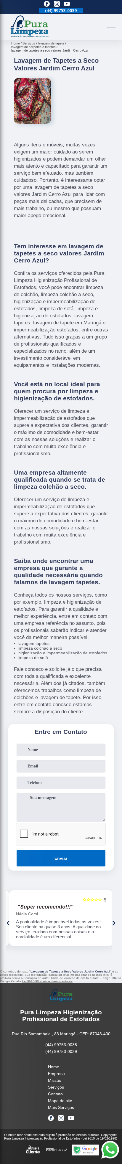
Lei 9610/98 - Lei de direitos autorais (47, 981)
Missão (54, 1080)
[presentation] (8, 922)
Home (53, 1066)
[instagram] (57, 4)
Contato (55, 1094)
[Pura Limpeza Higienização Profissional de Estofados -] (29, 36)
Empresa (56, 1073)
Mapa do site (60, 1100)
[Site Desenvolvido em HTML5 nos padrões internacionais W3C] (57, 1150)
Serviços (56, 1087)
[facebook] (47, 4)
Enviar (60, 858)
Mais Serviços (61, 1107)
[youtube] (67, 4)
